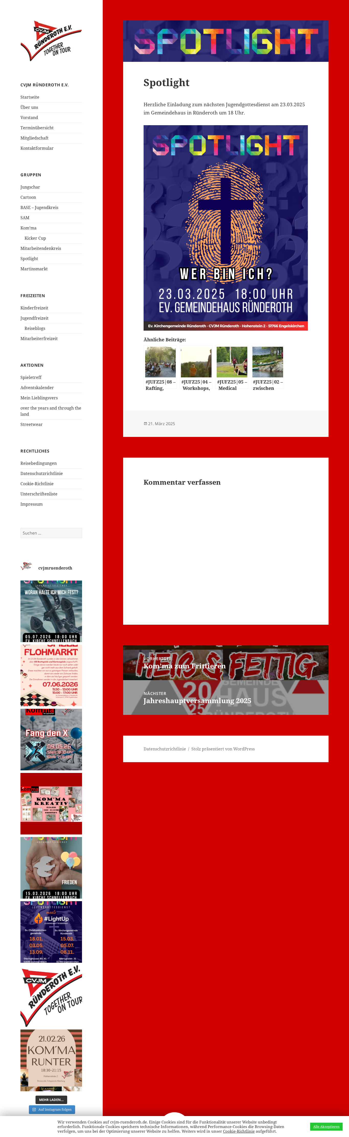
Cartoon (28, 197)
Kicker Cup (35, 238)
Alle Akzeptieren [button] (326, 1126)
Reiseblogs (35, 328)
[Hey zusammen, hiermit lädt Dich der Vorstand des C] (51, 996)
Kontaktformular (37, 148)
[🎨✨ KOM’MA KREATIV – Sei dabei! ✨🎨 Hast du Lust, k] (51, 803)
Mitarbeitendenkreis (40, 248)
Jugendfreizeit (34, 318)
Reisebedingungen (38, 463)
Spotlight (29, 258)
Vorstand (29, 117)
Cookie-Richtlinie (37, 483)
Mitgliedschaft (34, 138)
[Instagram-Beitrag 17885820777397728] (51, 675)
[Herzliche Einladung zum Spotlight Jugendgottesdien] (51, 611)
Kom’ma (28, 228)
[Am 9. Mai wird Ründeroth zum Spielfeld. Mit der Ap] (51, 739)
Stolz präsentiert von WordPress (223, 749)
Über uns (29, 107)
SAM (24, 218)
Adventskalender (37, 387)
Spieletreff (30, 377)
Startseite (29, 97)
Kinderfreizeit (34, 308)
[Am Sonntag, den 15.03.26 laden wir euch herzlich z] (51, 868)
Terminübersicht (37, 128)
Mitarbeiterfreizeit (39, 338)
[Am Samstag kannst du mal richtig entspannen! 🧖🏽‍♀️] (51, 1060)
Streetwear (31, 424)
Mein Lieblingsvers (39, 398)
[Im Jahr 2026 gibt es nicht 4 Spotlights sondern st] (51, 932)
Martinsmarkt (34, 269)
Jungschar (30, 187)
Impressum (31, 504)
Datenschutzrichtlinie (41, 473)
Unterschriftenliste (38, 494)
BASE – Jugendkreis (39, 207)
